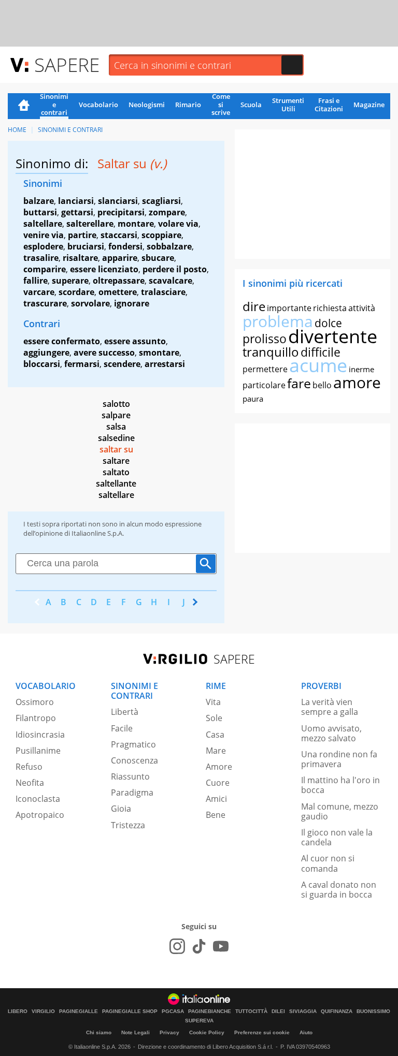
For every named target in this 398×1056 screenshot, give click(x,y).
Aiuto (306, 1032)
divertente (332, 336)
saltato (116, 472)
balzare (38, 201)
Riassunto (130, 776)
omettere (117, 292)
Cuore (218, 782)
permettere (265, 369)
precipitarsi (121, 212)
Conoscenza (134, 760)
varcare (38, 292)
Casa (215, 734)
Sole (214, 718)
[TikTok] (199, 946)
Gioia (121, 808)
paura (253, 398)
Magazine (369, 104)
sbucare (157, 257)
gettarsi (77, 212)
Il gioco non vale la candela (337, 837)
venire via (43, 235)
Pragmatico (133, 744)
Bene (215, 814)
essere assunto (135, 341)
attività (361, 308)
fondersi (125, 246)
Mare (216, 750)
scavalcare (170, 280)
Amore (219, 766)
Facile (122, 728)
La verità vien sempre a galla (329, 706)
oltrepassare (119, 280)
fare (299, 383)
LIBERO (17, 1011)
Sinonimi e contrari (54, 105)
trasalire (41, 257)
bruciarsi (85, 246)
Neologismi (147, 104)
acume (318, 365)
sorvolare (90, 303)
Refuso (29, 766)
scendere (122, 364)
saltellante (116, 483)
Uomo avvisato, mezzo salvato (331, 733)
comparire (44, 269)
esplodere (43, 246)
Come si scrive (220, 105)
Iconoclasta (38, 798)
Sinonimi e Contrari (70, 129)
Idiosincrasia (40, 734)
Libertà (124, 711)
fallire (35, 280)
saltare (116, 460)
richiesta (330, 308)
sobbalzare (169, 246)
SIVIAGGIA (303, 1011)
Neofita (30, 782)
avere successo (104, 352)
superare (70, 280)
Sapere (67, 64)
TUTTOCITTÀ (251, 1011)
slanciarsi (118, 201)
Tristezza (128, 825)
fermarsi (82, 364)
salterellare (89, 223)
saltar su (116, 449)
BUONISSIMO (373, 1011)
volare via (178, 223)
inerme (361, 369)
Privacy (169, 1032)
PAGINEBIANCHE (209, 1011)
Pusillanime (38, 750)
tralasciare (163, 292)
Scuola (251, 104)
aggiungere (46, 352)
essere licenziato (104, 269)
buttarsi (40, 212)
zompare (167, 212)
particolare (264, 385)
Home (24, 106)
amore (357, 382)
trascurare (45, 303)
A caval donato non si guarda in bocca (338, 889)
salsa (116, 426)
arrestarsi (165, 364)
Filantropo (36, 718)
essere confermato (61, 341)
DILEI (278, 1011)
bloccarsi (41, 364)
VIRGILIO (43, 1011)
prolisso (265, 338)
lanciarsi (76, 201)
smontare (159, 352)
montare (136, 223)
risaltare (80, 257)
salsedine (116, 438)
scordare (76, 292)
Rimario (188, 104)
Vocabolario (98, 104)
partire (82, 235)
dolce (328, 323)
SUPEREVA (199, 1020)
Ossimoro (35, 702)
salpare (116, 415)
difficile (320, 352)
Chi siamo (98, 1032)
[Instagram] (177, 946)
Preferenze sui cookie (262, 1032)
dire (254, 306)
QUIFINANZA (336, 1011)
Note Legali (135, 1032)
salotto (116, 403)
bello (322, 385)
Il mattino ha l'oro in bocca (340, 785)
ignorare (131, 303)
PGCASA (173, 1011)
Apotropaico (40, 814)
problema (278, 321)
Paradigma (132, 792)
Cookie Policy (206, 1032)
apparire (119, 257)
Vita (213, 702)
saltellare (42, 223)
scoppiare (161, 235)
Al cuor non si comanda (327, 863)
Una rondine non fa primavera (339, 759)
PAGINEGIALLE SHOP (130, 1011)
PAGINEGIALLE (78, 1011)
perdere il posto (175, 269)
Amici (216, 798)
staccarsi (119, 235)
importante (289, 308)
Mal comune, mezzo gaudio (339, 811)
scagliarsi (161, 201)
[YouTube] (221, 946)
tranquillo (271, 351)
